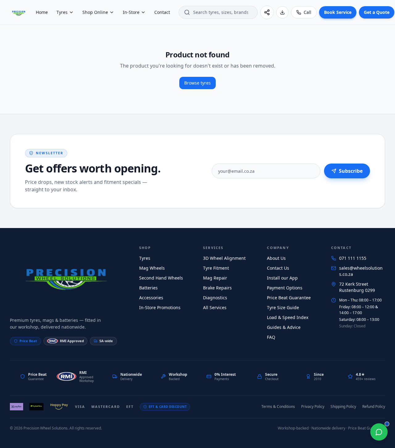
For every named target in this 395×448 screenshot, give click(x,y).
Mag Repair (215, 278)
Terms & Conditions (278, 406)
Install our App (282, 278)
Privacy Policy (312, 406)
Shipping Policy (343, 406)
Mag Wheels (152, 268)
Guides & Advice (284, 327)
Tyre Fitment (216, 268)
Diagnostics (215, 298)
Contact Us (278, 268)
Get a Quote (376, 12)
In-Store (131, 12)
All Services (215, 307)
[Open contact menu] (379, 432)
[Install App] (282, 12)
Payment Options (284, 288)
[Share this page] (267, 12)
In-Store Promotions (160, 307)
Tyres (62, 12)
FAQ (271, 337)
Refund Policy (373, 406)
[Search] (187, 12)
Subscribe (351, 171)
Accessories (151, 298)
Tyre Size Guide (283, 307)
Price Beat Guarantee (289, 298)
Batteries (148, 288)
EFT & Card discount (168, 406)
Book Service (337, 12)
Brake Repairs (217, 288)
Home (42, 12)
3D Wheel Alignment (224, 258)
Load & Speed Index (287, 317)
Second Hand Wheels (161, 278)
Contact (162, 12)
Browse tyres (197, 83)
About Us (276, 258)
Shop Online (95, 12)
